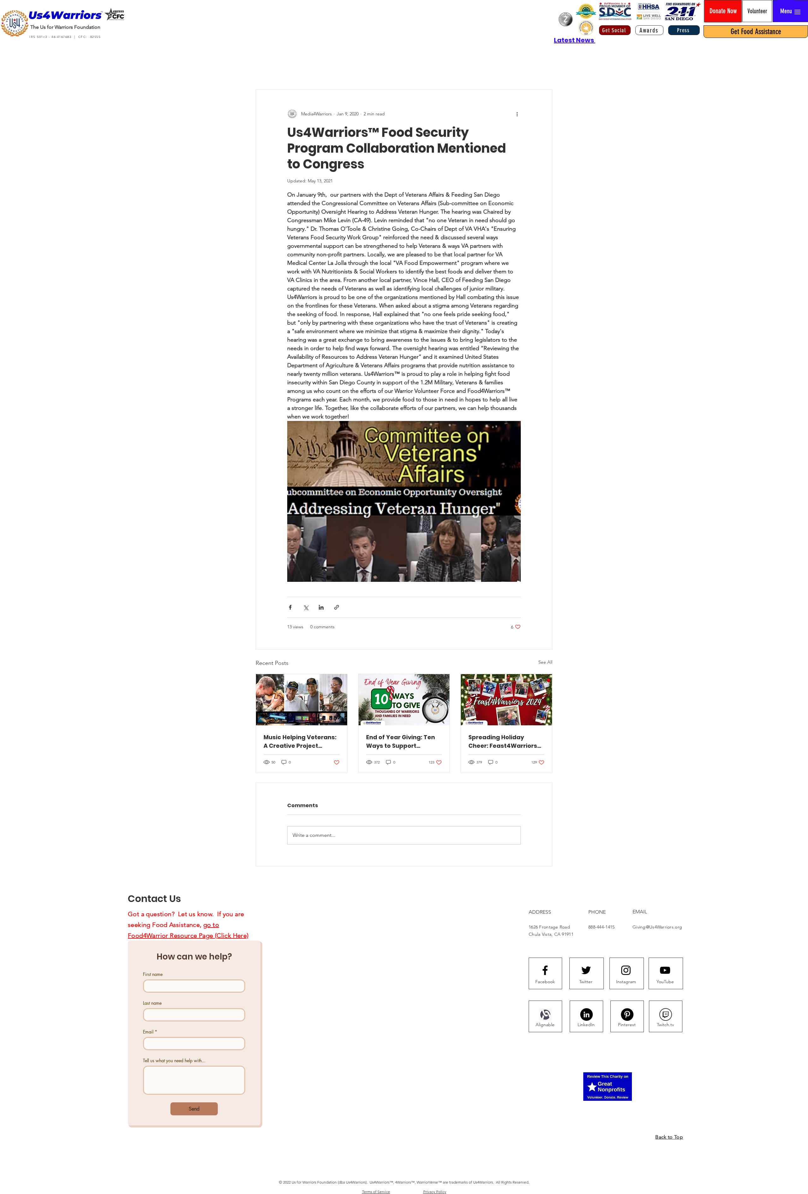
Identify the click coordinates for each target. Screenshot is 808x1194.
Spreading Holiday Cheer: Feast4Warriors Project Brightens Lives (502, 741)
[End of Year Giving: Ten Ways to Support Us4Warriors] (404, 699)
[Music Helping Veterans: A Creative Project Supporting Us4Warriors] (301, 699)
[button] (785, 11)
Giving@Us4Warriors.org (657, 927)
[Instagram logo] (626, 970)
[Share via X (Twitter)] (306, 607)
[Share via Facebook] (290, 607)
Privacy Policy (434, 1191)
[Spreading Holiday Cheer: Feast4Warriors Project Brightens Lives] (506, 699)
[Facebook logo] (545, 970)
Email (150, 1031)
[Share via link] (337, 607)
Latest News (574, 40)
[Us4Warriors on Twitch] (665, 1014)
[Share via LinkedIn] (321, 607)
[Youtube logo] (665, 970)
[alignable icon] (545, 1014)
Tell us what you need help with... (174, 1060)
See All (545, 662)
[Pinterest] (627, 1014)
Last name (152, 1003)
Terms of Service (376, 1191)
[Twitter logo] (586, 970)
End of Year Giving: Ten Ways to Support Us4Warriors (400, 741)
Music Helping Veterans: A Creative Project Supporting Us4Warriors (300, 741)
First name (153, 974)
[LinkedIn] (586, 1014)
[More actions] (517, 114)
